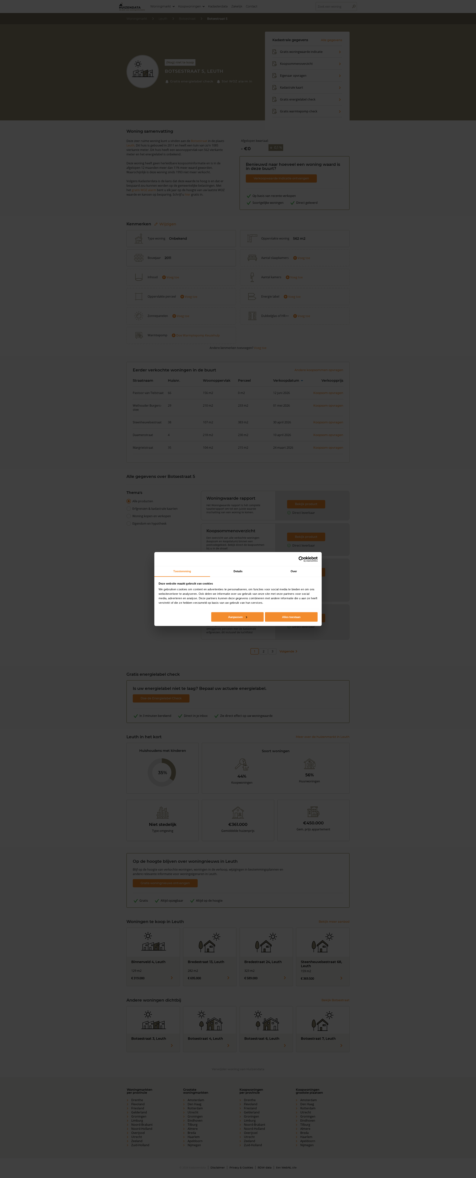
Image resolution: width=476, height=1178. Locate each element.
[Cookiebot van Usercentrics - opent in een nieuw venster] (301, 559)
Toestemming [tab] (182, 571)
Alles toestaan (291, 616)
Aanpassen (235, 616)
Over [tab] (294, 571)
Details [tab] (238, 571)
